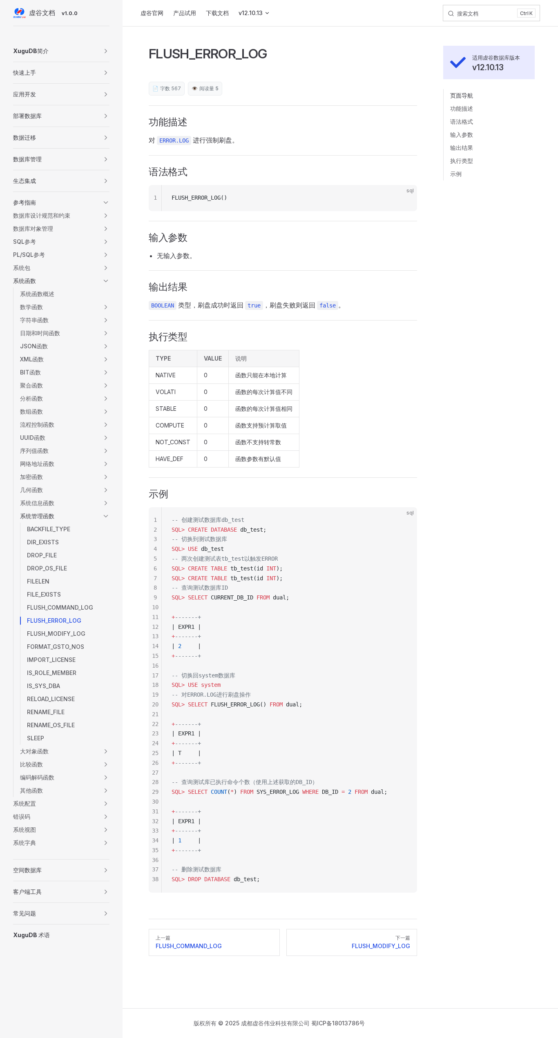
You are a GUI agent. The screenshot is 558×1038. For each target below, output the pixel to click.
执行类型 (461, 160)
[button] (61, 51)
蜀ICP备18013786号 (338, 1023)
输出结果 (461, 147)
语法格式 (461, 121)
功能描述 (461, 108)
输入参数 (461, 134)
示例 (456, 173)
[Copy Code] (404, 198)
